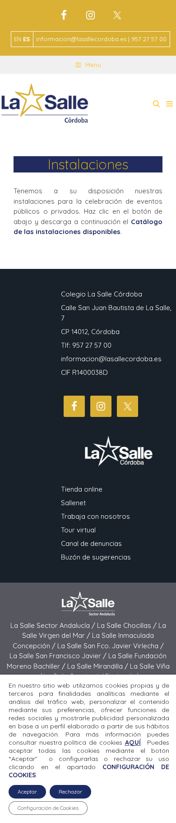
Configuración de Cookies (48, 807)
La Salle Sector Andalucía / (53, 625)
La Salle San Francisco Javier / (58, 655)
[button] (156, 104)
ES (26, 39)
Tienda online (81, 489)
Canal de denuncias (91, 543)
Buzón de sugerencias (96, 557)
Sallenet (73, 502)
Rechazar (70, 791)
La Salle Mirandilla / (98, 666)
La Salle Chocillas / (127, 625)
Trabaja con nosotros (95, 516)
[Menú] (169, 104)
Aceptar (27, 791)
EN (17, 39)
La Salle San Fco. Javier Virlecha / (110, 645)
